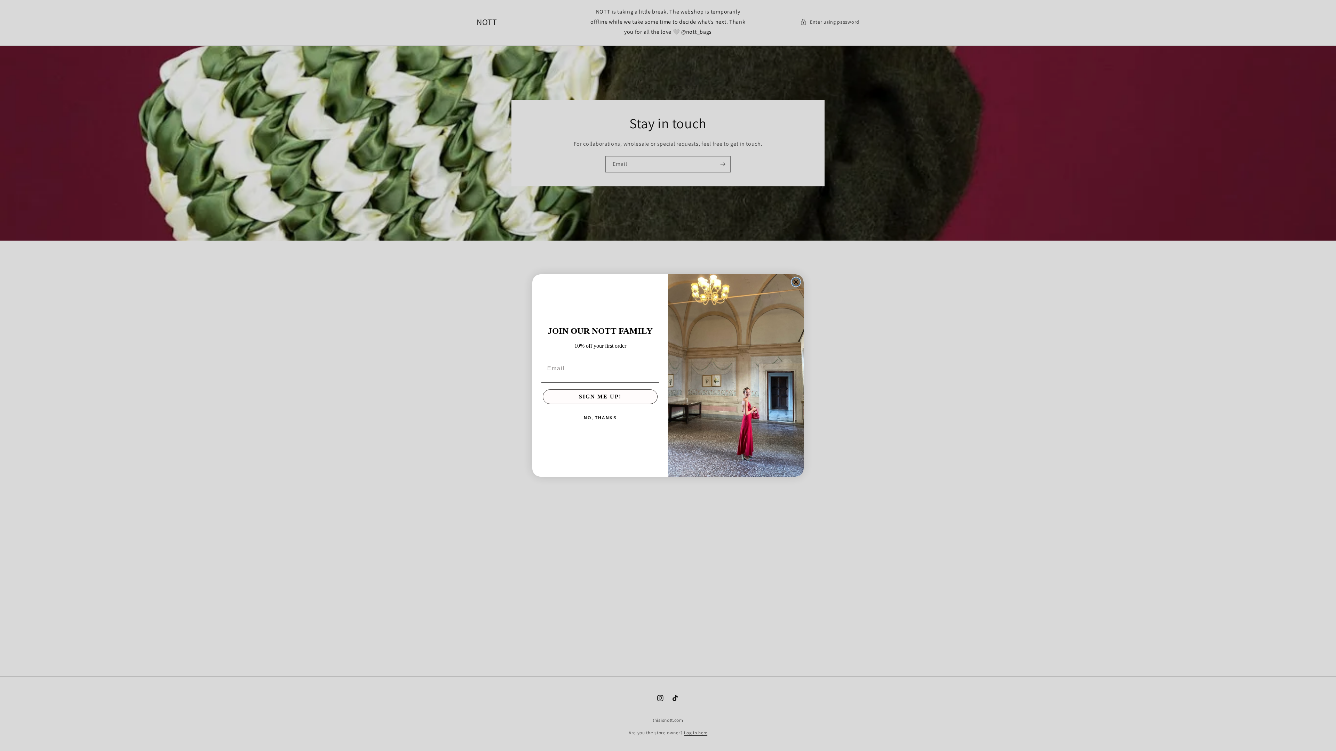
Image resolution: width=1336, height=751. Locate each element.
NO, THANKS (600, 417)
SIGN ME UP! (600, 396)
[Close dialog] (796, 282)
